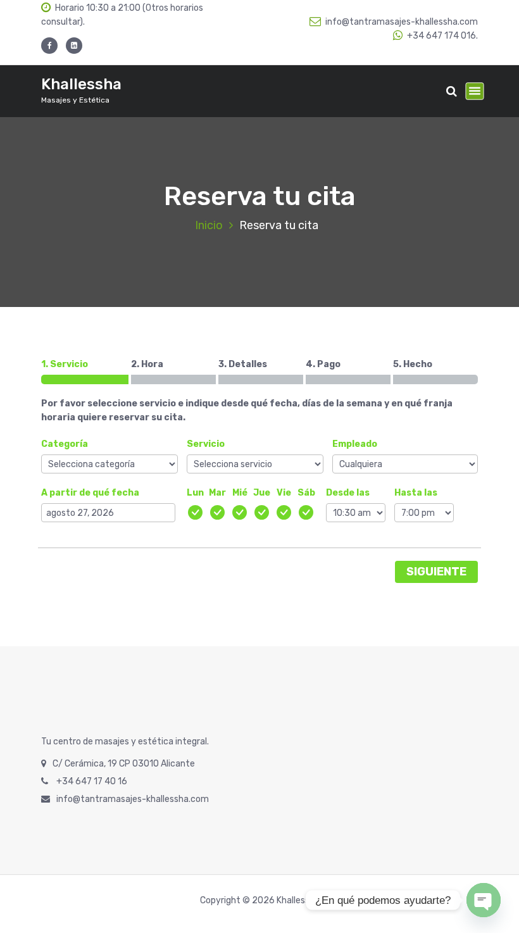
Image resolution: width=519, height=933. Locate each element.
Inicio (209, 225)
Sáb (306, 492)
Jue (261, 492)
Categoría (64, 444)
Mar (217, 492)
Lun (195, 492)
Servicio (206, 444)
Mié (239, 492)
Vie (284, 492)
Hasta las (415, 492)
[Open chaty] (483, 900)
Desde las (348, 492)
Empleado (354, 444)
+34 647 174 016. (442, 35)
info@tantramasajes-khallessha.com (401, 21)
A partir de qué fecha (90, 492)
